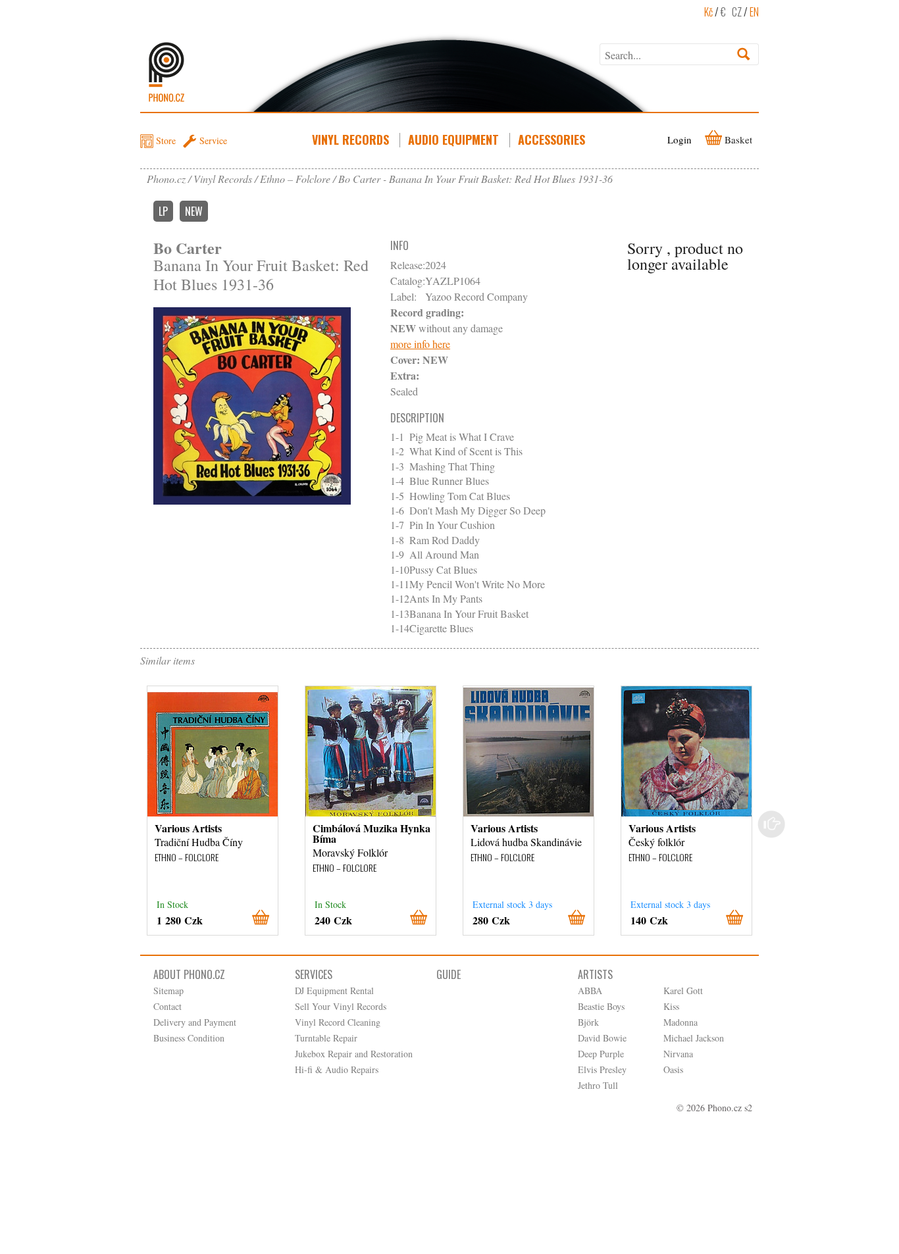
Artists (595, 974)
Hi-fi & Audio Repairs (336, 1069)
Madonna (680, 1022)
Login (679, 139)
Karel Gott (683, 990)
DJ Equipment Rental (334, 990)
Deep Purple (601, 1053)
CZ (737, 12)
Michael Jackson (693, 1038)
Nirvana (678, 1053)
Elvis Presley (602, 1069)
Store (166, 140)
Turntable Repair (326, 1038)
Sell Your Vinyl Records (340, 1006)
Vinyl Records (350, 139)
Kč (708, 12)
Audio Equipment (453, 139)
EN (754, 12)
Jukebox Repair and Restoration (354, 1053)
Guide (448, 974)
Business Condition (188, 1038)
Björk (588, 1022)
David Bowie (602, 1038)
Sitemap (168, 990)
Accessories (551, 139)
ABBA (590, 990)
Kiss (671, 1006)
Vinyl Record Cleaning (337, 1022)
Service (213, 140)
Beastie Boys (601, 1006)
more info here (420, 344)
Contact (167, 1006)
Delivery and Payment (194, 1022)
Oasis (673, 1069)
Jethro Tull (598, 1085)
